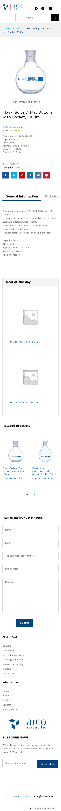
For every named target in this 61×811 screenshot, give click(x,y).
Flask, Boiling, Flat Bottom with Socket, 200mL (14, 471)
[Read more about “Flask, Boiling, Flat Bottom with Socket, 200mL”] (8, 463)
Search (55, 17)
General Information (22, 196)
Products (17, 28)
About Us (7, 695)
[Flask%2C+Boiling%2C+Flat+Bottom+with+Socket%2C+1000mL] (14, 175)
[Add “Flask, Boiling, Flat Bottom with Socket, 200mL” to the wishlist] (23, 463)
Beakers (6, 646)
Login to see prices (13, 127)
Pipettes (6, 669)
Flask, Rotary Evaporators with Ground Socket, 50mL (44, 471)
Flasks (17, 167)
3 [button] (34, 494)
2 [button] (30, 494)
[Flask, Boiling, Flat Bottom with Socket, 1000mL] (5, 175)
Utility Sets (8, 673)
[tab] (21, 198)
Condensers (8, 650)
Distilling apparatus (12, 659)
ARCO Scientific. (24, 796)
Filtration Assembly (12, 664)
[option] (16, 461)
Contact (6, 704)
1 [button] (27, 494)
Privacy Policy (9, 709)
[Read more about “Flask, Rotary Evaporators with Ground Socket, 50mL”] (37, 463)
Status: (6, 130)
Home (5, 28)
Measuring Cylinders (13, 655)
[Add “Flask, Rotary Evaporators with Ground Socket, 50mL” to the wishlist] (52, 463)
